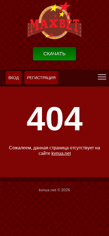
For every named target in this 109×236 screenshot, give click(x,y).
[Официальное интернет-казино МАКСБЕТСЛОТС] (54, 21)
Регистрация (41, 77)
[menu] (102, 77)
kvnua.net (61, 153)
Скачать (54, 53)
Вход (13, 77)
